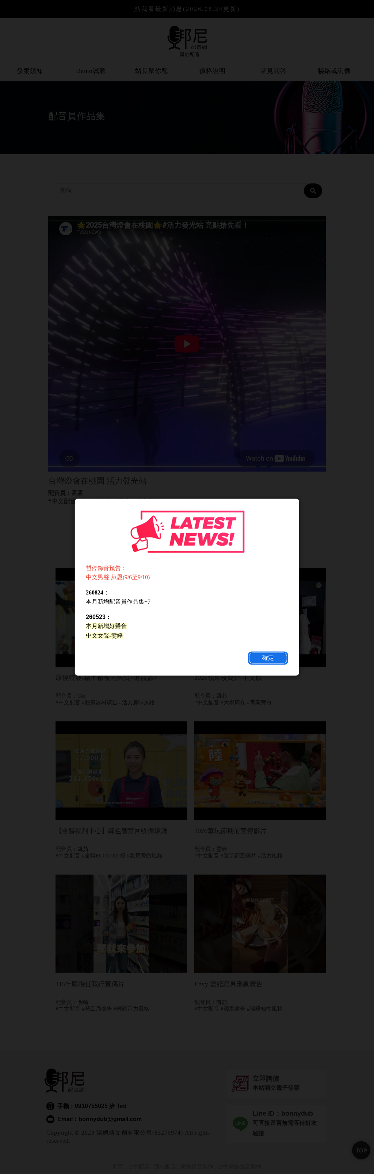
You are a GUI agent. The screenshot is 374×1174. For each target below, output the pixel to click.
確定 (268, 658)
